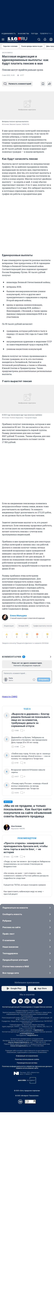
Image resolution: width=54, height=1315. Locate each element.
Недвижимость (9, 34)
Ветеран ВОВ (23, 626)
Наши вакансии (10, 947)
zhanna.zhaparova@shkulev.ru (18, 1042)
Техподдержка (10, 953)
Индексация (9, 626)
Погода (34, 34)
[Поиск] (39, 39)
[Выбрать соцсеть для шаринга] (49, 83)
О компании (9, 940)
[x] (33, 1001)
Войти (11, 680)
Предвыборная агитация (15, 960)
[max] (27, 1001)
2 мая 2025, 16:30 (8, 75)
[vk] (20, 1001)
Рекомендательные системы (27, 1063)
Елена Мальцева (18, 615)
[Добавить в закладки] (42, 83)
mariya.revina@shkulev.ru (19, 1046)
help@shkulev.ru (32, 1035)
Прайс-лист (8, 934)
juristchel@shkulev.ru (27, 1033)
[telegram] (13, 1001)
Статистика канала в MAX (16, 966)
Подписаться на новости (15, 907)
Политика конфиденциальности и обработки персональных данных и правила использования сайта (27, 1067)
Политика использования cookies (27, 1059)
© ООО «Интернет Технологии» (27, 1096)
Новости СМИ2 (9, 696)
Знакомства (23, 34)
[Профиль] (51, 39)
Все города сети (11, 973)
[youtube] (40, 1001)
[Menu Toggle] (3, 39)
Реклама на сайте (11, 927)
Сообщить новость (12, 914)
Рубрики (7, 920)
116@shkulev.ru (38, 1030)
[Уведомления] (45, 39)
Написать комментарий (20, 84)
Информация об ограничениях (27, 1056)
